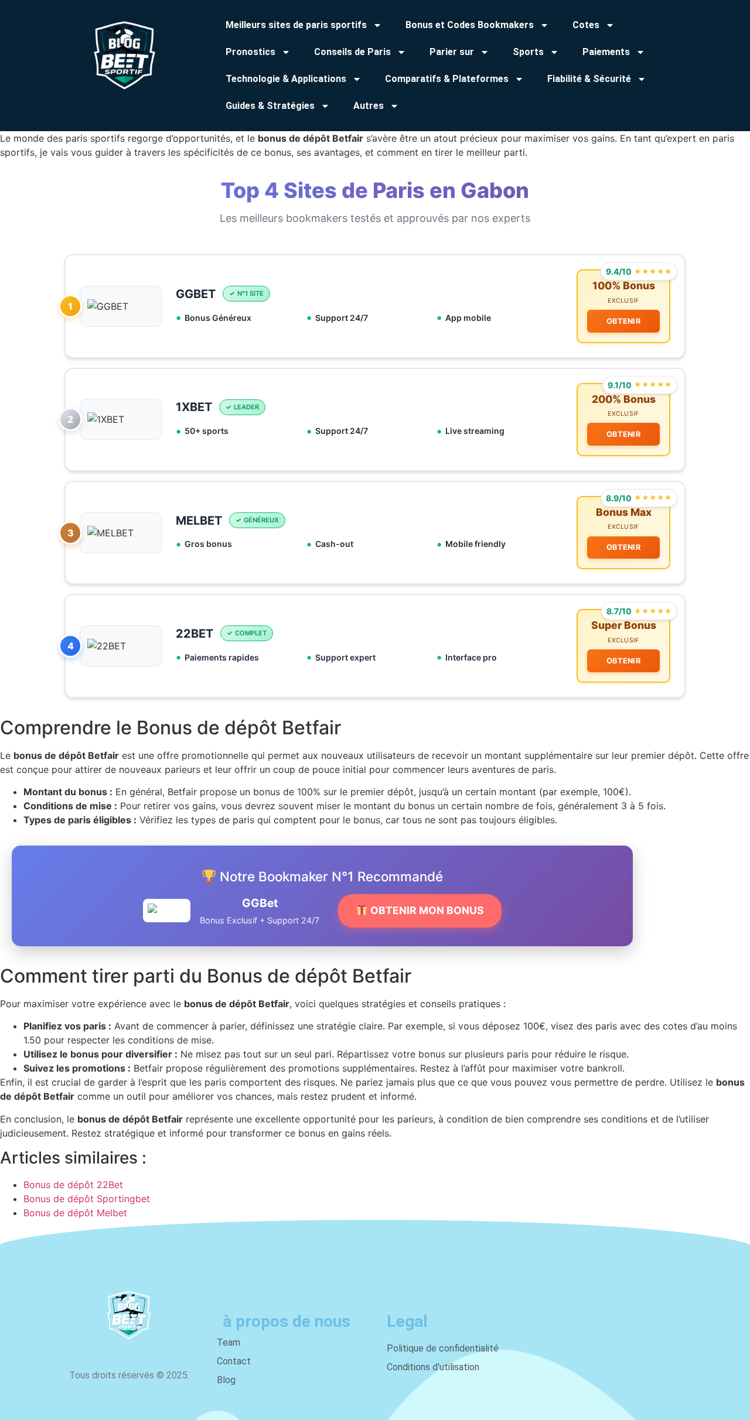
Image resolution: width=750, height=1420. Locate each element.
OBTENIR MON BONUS (426, 910)
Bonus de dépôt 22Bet (73, 1184)
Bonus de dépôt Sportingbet (86, 1199)
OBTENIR (623, 321)
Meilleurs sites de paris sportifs (296, 24)
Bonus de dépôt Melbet (75, 1213)
